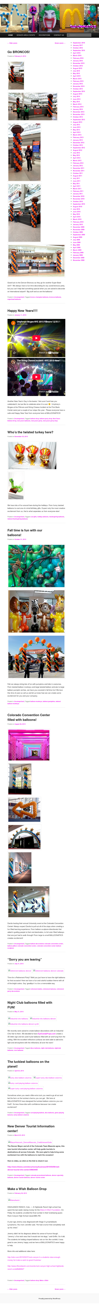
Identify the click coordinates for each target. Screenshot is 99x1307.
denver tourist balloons (22, 1177)
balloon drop (34, 418)
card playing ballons (37, 1112)
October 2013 (78, 117)
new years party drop (50, 421)
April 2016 (76, 53)
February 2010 (78, 222)
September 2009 (79, 234)
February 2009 (78, 252)
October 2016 (78, 48)
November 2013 (78, 114)
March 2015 (77, 78)
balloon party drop (46, 418)
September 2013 (79, 119)
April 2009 (76, 247)
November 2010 (78, 199)
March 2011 (77, 188)
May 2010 (76, 214)
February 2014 (78, 107)
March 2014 (77, 104)
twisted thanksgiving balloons (17, 519)
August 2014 (77, 94)
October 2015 (78, 66)
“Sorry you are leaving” (24, 959)
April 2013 (76, 132)
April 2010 (76, 216)
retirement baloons (49, 989)
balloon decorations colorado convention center (46, 944)
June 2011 (76, 181)
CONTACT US (59, 35)
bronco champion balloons (39, 297)
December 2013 (78, 112)
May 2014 (76, 101)
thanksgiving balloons (56, 517)
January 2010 (78, 224)
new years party (36, 421)
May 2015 (76, 73)
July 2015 (76, 71)
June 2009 (76, 242)
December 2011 (78, 168)
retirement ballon (36, 989)
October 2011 (78, 173)
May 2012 (76, 155)
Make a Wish (44, 1280)
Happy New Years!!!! (22, 310)
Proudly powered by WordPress (49, 1298)
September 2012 (79, 147)
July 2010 (76, 209)
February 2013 (78, 137)
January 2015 (78, 83)
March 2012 (77, 160)
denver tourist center (38, 1177)
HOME (10, 35)
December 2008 (78, 257)
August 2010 (77, 206)
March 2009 (77, 250)
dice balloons (49, 1112)
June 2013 (76, 127)
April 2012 (76, 158)
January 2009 (78, 255)
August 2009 (77, 237)
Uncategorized (19, 297)
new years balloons (23, 421)
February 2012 (78, 163)
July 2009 (76, 240)
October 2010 (78, 201)
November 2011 (78, 170)
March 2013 (77, 135)
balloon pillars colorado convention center (21, 946)
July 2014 (76, 96)
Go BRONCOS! (18, 52)
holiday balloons (43, 517)
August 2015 (77, 68)
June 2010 (76, 211)
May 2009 (76, 245)
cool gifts (33, 517)
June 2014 (76, 99)
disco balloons (35, 1048)
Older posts (12, 43)
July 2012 (76, 153)
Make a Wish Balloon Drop (27, 1188)
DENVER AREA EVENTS (26, 35)
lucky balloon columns (21, 1115)
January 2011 (78, 193)
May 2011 (76, 183)
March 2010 (77, 219)
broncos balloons (55, 297)
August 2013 (77, 122)
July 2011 (76, 178)
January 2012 (78, 165)
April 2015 (76, 76)
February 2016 (78, 58)
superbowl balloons (14, 299)
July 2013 (76, 124)
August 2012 (77, 150)
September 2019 (79, 43)
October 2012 (78, 145)
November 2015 (78, 63)
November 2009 (78, 229)
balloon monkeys (36, 701)
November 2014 (78, 86)
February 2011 (78, 191)
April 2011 (76, 186)
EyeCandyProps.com (47, 1033)
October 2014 (78, 89)
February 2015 (78, 81)
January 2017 (78, 45)
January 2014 (78, 109)
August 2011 (77, 176)
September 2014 (79, 91)
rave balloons (18, 1050)
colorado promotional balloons (40, 1175)
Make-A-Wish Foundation (50, 1210)
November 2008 (78, 260)
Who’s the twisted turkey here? (30, 432)
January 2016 (78, 60)
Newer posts (60, 43)
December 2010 (78, 196)
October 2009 (78, 232)
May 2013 (76, 130)
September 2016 (79, 50)
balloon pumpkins (49, 701)
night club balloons (47, 1048)
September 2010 (79, 204)
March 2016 (77, 55)
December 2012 (78, 142)
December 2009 (78, 227)
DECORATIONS (44, 35)
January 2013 (78, 140)
